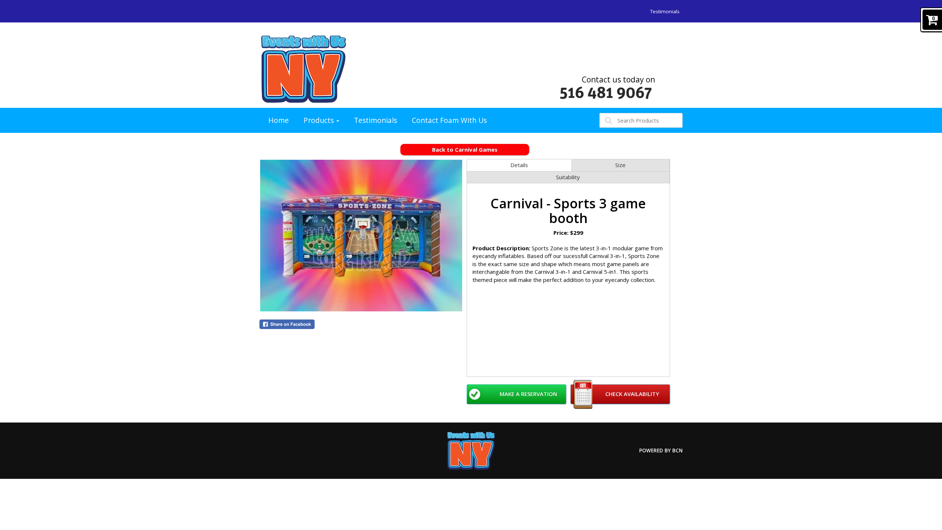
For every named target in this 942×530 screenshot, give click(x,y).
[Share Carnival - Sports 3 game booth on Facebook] (361, 324)
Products (320, 120)
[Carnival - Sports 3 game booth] (361, 235)
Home (278, 120)
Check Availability (632, 394)
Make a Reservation (528, 394)
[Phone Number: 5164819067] (606, 92)
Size (620, 165)
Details (519, 165)
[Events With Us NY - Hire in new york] (303, 68)
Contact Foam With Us (449, 120)
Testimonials (665, 11)
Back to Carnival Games (464, 149)
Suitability (568, 177)
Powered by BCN (661, 450)
